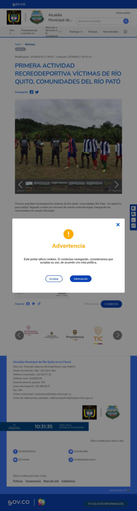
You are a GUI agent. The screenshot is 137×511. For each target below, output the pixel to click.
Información (81, 278)
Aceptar (54, 278)
